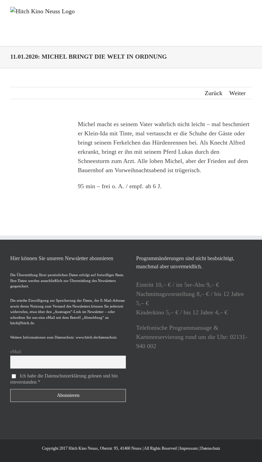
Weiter (237, 93)
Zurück (213, 93)
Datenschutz (210, 448)
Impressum (188, 448)
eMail (15, 351)
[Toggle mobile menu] (249, 10)
